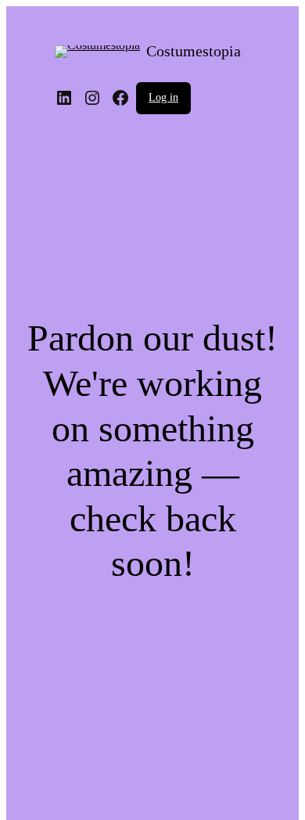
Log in (163, 97)
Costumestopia (193, 50)
